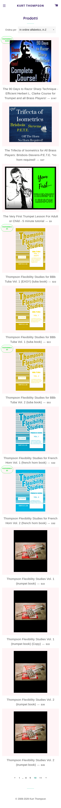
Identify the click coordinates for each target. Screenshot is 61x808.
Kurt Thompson (30, 5)
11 (40, 778)
